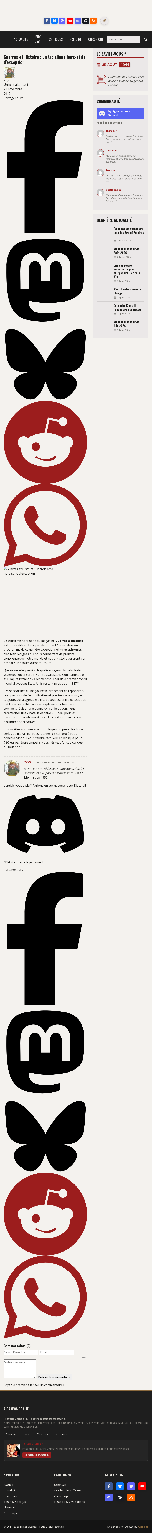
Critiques (56, 39)
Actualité (21, 39)
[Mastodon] (62, 21)
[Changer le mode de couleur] (104, 21)
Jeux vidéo (38, 39)
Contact (26, 1434)
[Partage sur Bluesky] (45, 364)
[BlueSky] (120, 1486)
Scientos (60, 1484)
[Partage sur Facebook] (45, 166)
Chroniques (11, 1513)
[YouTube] (70, 21)
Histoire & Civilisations (69, 1502)
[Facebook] (47, 21)
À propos (11, 1434)
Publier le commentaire (54, 1377)
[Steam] (85, 21)
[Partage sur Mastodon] (45, 280)
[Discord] (78, 21)
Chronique (95, 39)
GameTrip (61, 1496)
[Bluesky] (54, 21)
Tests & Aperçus (15, 1502)
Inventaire (11, 1496)
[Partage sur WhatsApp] (45, 525)
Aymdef (143, 1526)
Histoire (76, 39)
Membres (42, 1434)
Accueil (8, 1484)
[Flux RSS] (93, 21)
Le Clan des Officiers (68, 1490)
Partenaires (60, 1434)
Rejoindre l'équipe (37, 1455)
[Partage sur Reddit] (45, 442)
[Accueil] (7, 39)
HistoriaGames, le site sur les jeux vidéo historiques (76, 9)
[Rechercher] (146, 39)
